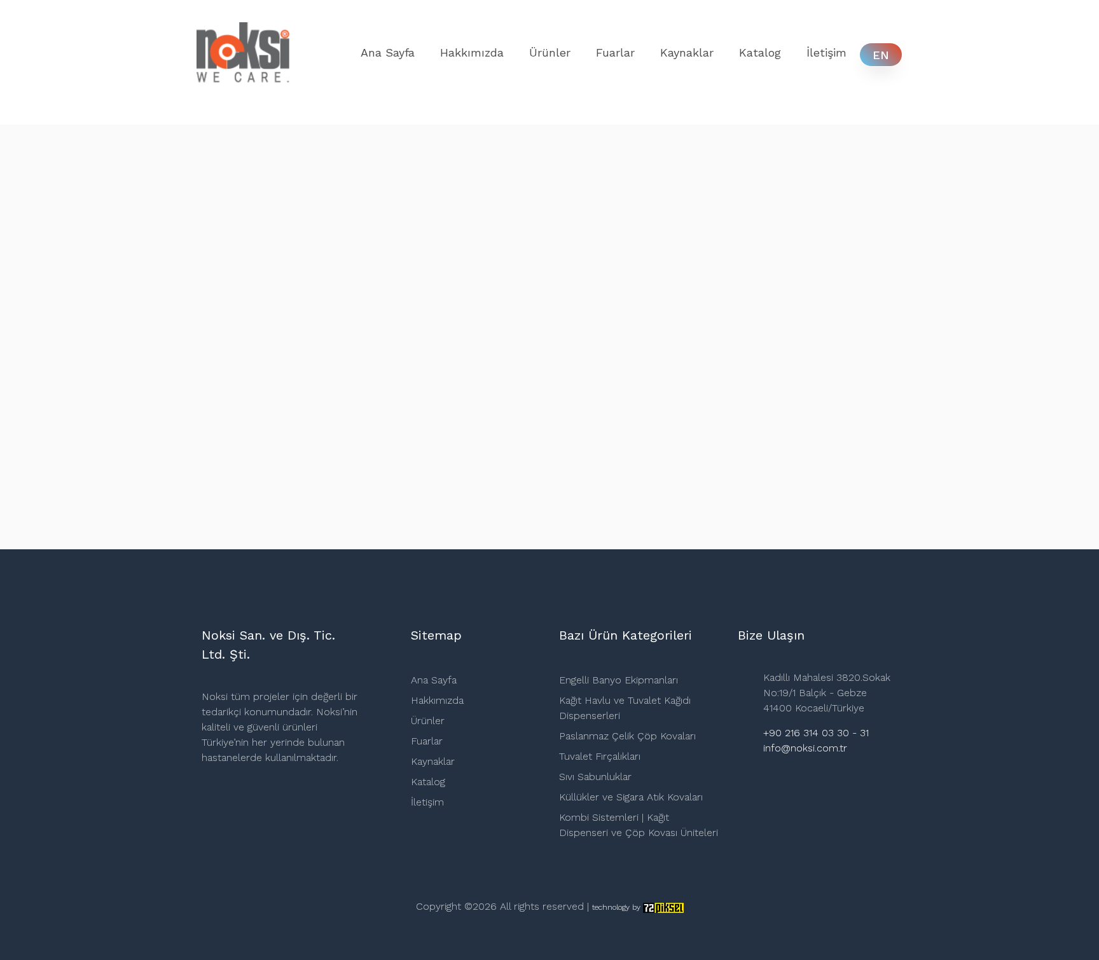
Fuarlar (615, 52)
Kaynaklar (687, 52)
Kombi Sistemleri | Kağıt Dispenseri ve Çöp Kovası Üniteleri (638, 825)
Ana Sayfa (388, 52)
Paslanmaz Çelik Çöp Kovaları (627, 736)
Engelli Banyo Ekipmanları (618, 680)
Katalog (760, 52)
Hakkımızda (472, 52)
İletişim (826, 52)
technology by (617, 907)
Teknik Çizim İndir (489, 466)
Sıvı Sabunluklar (595, 777)
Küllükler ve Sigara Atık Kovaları (631, 797)
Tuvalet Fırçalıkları (599, 756)
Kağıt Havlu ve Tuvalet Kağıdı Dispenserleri (625, 708)
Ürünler (549, 52)
